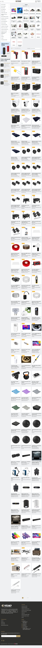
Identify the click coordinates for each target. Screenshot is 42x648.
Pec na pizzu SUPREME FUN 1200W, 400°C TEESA (15, 286)
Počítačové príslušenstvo (4, 29)
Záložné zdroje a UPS (4, 12)
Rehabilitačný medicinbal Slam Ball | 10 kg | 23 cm (26, 430)
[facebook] (2, 640)
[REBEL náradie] (38, 10)
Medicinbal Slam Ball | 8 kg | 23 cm (36, 430)
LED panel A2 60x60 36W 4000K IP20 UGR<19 (26, 126)
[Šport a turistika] (20, 10)
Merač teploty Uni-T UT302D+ (15, 61)
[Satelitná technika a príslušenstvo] (26, 34)
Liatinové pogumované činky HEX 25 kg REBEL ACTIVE (36, 158)
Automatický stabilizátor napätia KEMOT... (35, 77)
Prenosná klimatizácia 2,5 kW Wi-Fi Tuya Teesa (15, 334)
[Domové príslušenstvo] (13, 25)
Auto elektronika (3, 9)
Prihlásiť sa (39, 1)
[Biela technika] (26, 10)
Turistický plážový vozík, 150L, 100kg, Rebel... (15, 222)
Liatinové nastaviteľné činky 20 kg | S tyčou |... (16, 238)
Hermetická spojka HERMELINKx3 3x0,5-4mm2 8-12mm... (36, 478)
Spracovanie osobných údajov (25, 614)
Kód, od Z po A (36, 48)
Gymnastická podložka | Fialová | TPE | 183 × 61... (25, 398)
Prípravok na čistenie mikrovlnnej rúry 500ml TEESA (26, 238)
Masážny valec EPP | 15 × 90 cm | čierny (36, 526)
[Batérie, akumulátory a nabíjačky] (20, 17)
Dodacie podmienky (24, 611)
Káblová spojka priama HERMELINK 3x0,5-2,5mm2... (36, 494)
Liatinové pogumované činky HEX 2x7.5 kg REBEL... (36, 174)
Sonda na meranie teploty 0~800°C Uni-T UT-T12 (15, 77)
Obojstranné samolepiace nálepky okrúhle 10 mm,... (36, 238)
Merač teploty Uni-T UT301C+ (25, 61)
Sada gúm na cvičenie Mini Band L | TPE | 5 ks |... (15, 542)
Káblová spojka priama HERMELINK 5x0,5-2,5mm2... (25, 494)
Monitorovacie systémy (4, 27)
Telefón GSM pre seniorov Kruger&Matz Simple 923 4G (36, 318)
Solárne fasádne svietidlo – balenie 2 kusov (15, 126)
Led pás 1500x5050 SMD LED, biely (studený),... (36, 334)
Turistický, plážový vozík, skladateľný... (25, 206)
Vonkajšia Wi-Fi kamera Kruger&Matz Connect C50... (15, 110)
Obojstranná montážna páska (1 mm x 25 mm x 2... (25, 286)
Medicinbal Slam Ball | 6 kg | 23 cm (15, 446)
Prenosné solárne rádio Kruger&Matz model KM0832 (36, 558)
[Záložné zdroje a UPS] (13, 17)
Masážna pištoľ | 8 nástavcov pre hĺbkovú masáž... (36, 254)
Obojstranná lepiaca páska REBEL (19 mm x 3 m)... (15, 254)
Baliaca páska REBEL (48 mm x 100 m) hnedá (26, 254)
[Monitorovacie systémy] (38, 25)
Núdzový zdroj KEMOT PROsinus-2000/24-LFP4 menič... (25, 94)
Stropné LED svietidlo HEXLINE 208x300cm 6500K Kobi (36, 462)
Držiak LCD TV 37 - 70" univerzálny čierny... (24, 558)
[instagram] (3, 640)
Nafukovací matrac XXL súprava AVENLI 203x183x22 (36, 126)
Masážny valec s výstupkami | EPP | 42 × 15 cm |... (15, 462)
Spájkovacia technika (20, 37)
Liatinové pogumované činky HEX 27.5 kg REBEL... (25, 158)
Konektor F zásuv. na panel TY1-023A (15, 350)
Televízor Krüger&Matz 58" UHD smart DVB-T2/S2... (36, 350)
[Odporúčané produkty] (20, 42)
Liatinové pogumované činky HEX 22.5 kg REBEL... (15, 174)
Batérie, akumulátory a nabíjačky (4, 14)
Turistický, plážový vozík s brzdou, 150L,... (36, 206)
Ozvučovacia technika (4, 24)
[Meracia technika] (20, 25)
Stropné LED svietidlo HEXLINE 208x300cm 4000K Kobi (15, 526)
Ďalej (29, 597)
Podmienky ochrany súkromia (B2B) (26, 610)
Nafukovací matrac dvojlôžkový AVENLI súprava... (26, 142)
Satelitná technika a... (26, 37)
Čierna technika (3, 4)
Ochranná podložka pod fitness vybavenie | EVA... (36, 414)
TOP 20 (2, 38)
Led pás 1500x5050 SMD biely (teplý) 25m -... (25, 366)
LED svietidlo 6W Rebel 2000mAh (35, 286)
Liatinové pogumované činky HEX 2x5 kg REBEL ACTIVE (25, 190)
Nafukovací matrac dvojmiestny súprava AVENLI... (15, 142)
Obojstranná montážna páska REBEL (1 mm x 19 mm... (36, 302)
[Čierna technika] (13, 10)
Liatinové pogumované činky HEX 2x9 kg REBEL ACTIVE (25, 174)
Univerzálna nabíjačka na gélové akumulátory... (35, 270)
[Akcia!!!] (32, 34)
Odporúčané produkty (4, 39)
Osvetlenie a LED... (32, 29)
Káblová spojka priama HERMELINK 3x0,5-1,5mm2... (15, 510)
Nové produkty (3, 623)
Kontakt (23, 617)
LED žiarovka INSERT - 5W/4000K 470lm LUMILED (25, 318)
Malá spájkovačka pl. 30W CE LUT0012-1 (36, 366)
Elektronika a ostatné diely (4, 18)
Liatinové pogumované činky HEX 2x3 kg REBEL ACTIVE (36, 190)
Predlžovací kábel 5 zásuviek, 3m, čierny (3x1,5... (36, 574)
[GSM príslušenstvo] (38, 17)
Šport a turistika (3, 6)
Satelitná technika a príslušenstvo (3, 33)
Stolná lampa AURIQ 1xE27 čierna (15, 478)
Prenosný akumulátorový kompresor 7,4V (25, 302)
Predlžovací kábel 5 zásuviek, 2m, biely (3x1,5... (15, 590)
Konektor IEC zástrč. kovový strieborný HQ (25, 350)
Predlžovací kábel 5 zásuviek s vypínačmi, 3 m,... (26, 574)
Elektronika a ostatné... (32, 21)
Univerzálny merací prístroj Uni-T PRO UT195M (25, 77)
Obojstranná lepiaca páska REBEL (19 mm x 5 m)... (25, 270)
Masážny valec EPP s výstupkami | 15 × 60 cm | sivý (25, 526)
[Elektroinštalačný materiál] (26, 17)
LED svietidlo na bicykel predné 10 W (14, 382)
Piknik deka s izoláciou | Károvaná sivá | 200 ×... (35, 382)
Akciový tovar (3, 622)
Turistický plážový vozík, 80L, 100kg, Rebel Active (25, 222)
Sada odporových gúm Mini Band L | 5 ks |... (25, 542)
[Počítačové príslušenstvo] (13, 34)
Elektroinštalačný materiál (4, 16)
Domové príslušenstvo (4, 21)
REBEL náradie (38, 13)
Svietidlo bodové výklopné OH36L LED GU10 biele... (36, 510)
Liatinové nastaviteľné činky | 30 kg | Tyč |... (36, 222)
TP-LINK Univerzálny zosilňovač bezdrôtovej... (15, 366)
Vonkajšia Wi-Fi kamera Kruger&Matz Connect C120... (26, 110)
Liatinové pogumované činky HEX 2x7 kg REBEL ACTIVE (15, 190)
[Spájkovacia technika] (20, 34)
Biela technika (3, 7)
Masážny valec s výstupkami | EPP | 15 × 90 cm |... (26, 462)
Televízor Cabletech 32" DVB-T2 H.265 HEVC (25, 334)
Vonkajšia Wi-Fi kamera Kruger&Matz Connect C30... (36, 110)
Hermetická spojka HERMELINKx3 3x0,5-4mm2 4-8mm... (15, 494)
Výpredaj (2, 36)
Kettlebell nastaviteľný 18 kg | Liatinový (26, 382)
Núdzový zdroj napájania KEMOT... (14, 94)
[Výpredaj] (38, 34)
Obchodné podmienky (24, 607)
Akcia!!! (32, 37)
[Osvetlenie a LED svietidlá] (32, 25)
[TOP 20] (13, 42)
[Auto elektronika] (32, 10)
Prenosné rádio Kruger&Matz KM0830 (15, 574)
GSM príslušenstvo (3, 19)
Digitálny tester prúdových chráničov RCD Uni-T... (36, 61)
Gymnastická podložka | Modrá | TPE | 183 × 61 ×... (15, 398)
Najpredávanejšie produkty (4, 625)
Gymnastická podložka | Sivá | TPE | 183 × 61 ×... (36, 398)
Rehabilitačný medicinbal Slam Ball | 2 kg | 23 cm (36, 446)
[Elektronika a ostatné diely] (32, 17)
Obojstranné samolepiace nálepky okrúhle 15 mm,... (15, 270)
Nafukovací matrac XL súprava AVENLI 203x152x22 (36, 142)
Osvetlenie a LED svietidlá (4, 26)
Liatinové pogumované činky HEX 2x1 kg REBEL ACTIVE (15, 206)
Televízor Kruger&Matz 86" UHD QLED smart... (36, 542)
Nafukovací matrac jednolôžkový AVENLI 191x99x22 (14, 158)
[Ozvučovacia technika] (26, 25)
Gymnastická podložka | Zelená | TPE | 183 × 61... (14, 414)
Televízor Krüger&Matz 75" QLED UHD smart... (15, 558)
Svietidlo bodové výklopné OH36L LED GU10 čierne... (25, 510)
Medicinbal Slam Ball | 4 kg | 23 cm (26, 446)
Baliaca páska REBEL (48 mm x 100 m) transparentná (15, 302)
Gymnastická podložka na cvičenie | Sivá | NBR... (25, 414)
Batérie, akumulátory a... (19, 21)
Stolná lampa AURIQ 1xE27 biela (25, 478)
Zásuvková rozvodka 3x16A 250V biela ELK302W (15, 318)
